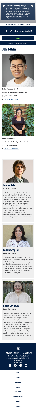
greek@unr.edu (18, 360)
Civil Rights (18, 392)
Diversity (18, 387)
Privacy (18, 402)
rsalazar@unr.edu (11, 99)
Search (28, 25)
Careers (18, 377)
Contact (18, 372)
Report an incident (11, 25)
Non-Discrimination (18, 397)
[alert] (18, 11)
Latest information (17, 18)
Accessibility (18, 382)
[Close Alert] (32, 6)
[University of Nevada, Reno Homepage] (18, 348)
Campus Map (18, 406)
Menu (18, 38)
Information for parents (22, 43)
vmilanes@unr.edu (11, 149)
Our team (10, 43)
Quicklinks (21, 25)
